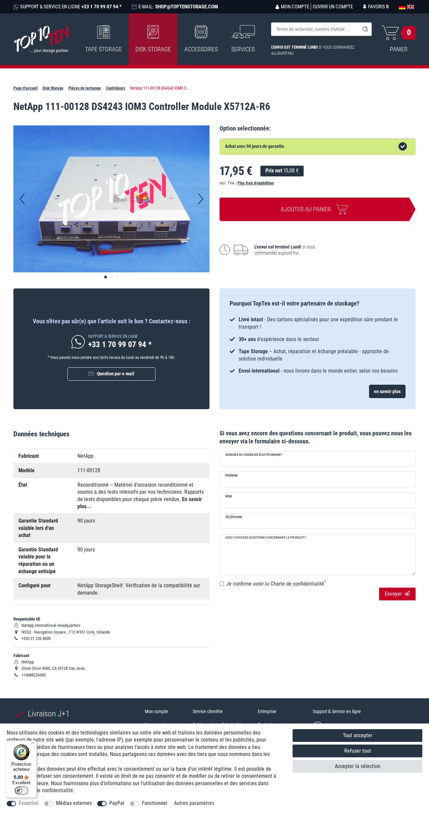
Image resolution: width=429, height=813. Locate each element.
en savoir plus (387, 391)
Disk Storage (153, 49)
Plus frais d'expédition (256, 183)
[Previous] (22, 198)
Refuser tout (357, 751)
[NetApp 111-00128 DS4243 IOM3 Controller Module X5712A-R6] (105, 277)
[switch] (21, 791)
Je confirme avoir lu (276, 583)
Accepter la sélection (357, 766)
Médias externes (74, 803)
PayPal (116, 803)
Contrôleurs (115, 88)
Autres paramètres (194, 803)
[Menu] (33, 745)
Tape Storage (103, 49)
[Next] (200, 198)
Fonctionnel (154, 803)
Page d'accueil (25, 88)
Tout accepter (357, 735)
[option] (318, 345)
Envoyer (393, 594)
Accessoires (201, 49)
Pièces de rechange (84, 88)
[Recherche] (365, 29)
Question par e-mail (115, 373)
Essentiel (29, 803)
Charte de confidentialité (46, 790)
